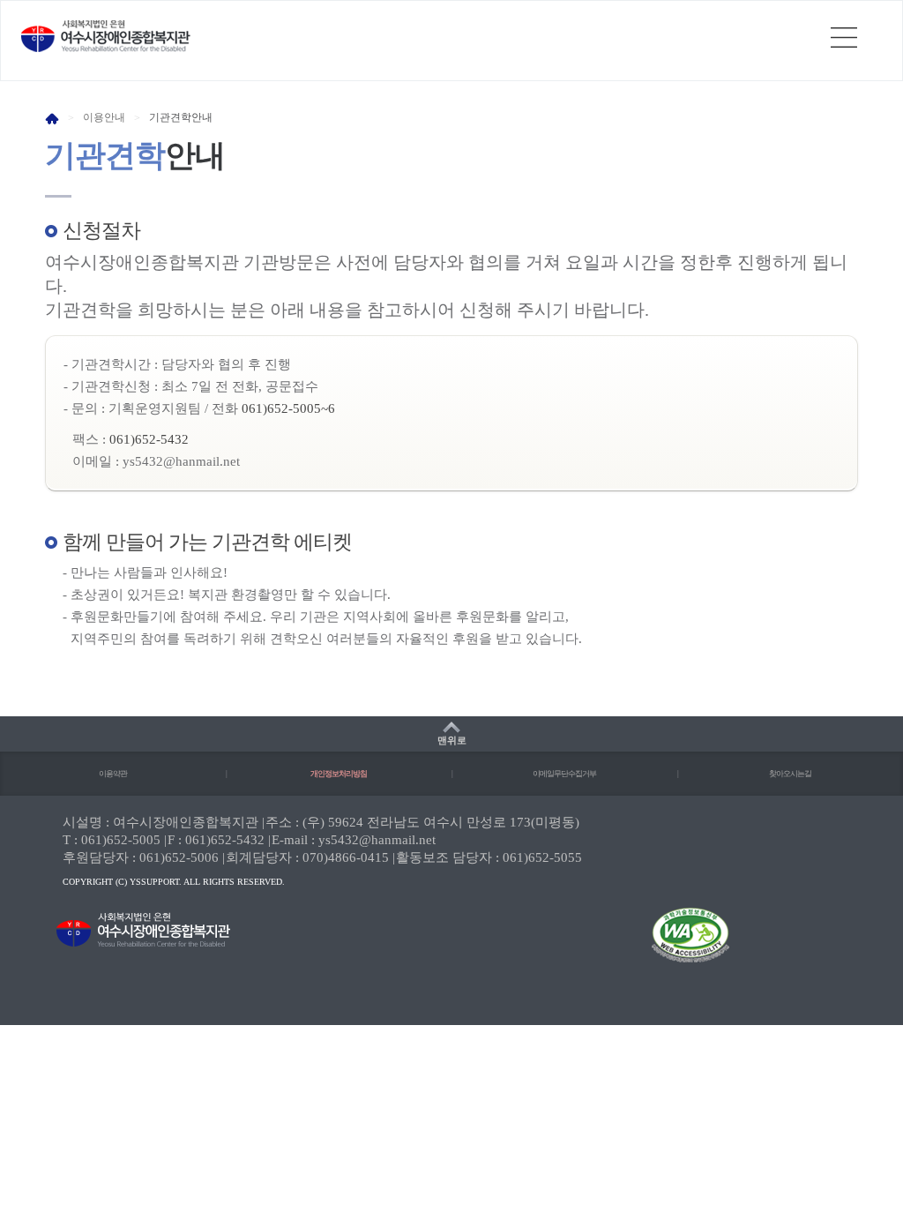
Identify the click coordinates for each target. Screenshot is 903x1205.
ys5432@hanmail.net (181, 461)
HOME (52, 118)
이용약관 (113, 773)
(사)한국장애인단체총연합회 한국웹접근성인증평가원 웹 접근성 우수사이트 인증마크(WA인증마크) (674, 946)
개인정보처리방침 (338, 773)
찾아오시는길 (790, 773)
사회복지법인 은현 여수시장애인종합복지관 (106, 36)
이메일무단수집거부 (564, 773)
